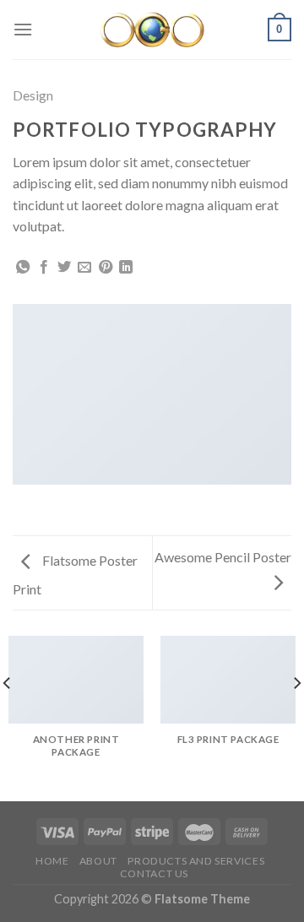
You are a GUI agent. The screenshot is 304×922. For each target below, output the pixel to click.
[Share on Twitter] (64, 267)
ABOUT (98, 860)
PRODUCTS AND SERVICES (196, 860)
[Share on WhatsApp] (23, 267)
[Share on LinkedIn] (126, 267)
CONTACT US (154, 873)
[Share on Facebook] (44, 267)
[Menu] (23, 29)
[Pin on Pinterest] (105, 267)
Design (33, 95)
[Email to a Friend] (84, 267)
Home (51, 860)
